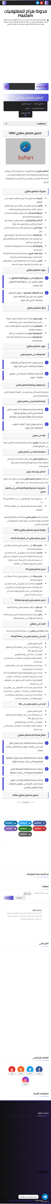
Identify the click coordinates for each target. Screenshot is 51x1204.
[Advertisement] (25, 54)
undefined (40, 86)
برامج (27, 108)
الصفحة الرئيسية (38, 108)
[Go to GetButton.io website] (45, 1201)
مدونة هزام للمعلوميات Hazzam (25, 13)
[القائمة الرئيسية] (5, 86)
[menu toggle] (47, 3)
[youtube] (41, 3)
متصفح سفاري (38, 459)
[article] (25, 849)
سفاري (35, 442)
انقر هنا (26, 802)
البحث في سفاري (36, 631)
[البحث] (4, 3)
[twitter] (37, 3)
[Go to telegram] (45, 1197)
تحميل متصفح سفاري (32, 479)
